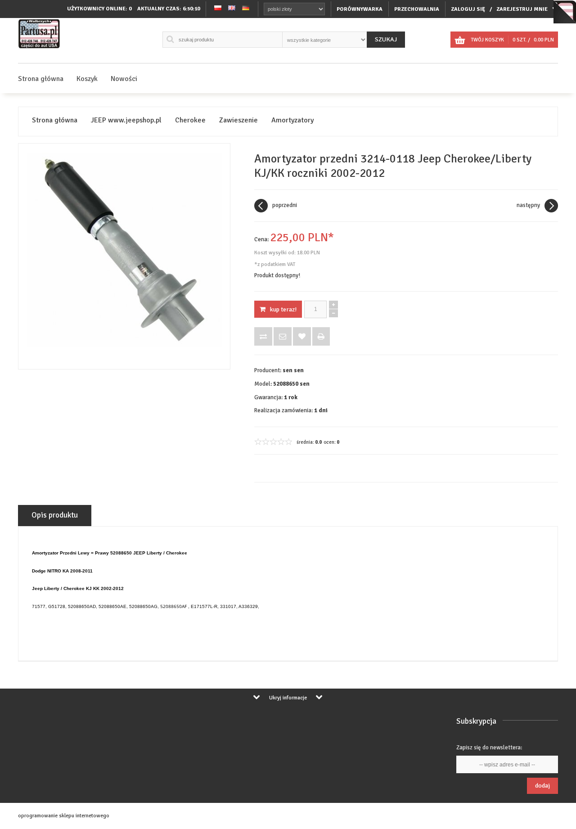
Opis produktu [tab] (55, 515)
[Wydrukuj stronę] (321, 336)
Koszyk (87, 78)
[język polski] (217, 8)
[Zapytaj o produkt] (283, 336)
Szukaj (386, 39)
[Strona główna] (39, 48)
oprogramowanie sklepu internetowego (63, 815)
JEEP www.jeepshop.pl (126, 120)
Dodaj (542, 785)
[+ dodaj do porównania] (263, 336)
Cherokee (190, 120)
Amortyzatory (292, 120)
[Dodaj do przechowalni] (302, 336)
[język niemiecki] (245, 8)
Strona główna (40, 78)
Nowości (124, 78)
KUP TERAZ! (283, 309)
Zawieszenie (238, 120)
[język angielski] (231, 8)
